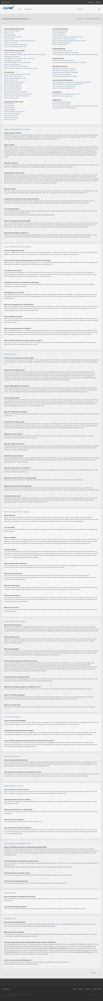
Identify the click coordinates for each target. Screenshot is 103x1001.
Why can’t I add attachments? (13, 88)
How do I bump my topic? (11, 98)
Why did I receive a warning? (12, 90)
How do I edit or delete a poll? (13, 84)
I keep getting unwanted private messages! (66, 52)
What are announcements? (12, 113)
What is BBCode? (9, 104)
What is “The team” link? (60, 44)
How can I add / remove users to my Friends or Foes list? (70, 62)
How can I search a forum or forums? (64, 68)
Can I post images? (9, 109)
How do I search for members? (62, 74)
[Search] (99, 9)
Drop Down (28, 9)
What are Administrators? (60, 31)
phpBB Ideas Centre (86, 934)
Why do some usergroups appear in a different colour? (69, 41)
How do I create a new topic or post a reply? (17, 74)
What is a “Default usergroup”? (62, 43)
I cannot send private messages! (62, 50)
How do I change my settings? (13, 52)
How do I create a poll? (11, 80)
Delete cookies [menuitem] (97, 989)
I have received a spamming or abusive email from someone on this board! (75, 54)
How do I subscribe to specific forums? (64, 86)
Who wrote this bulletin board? (62, 102)
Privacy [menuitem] (80, 989)
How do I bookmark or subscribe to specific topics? (68, 84)
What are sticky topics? (11, 115)
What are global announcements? (14, 111)
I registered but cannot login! (12, 37)
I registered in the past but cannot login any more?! (19, 41)
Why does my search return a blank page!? (66, 72)
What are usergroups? (59, 35)
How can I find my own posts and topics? (65, 76)
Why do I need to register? (12, 31)
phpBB (6, 298)
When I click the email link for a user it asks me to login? (21, 68)
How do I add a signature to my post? (15, 78)
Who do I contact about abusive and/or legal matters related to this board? (75, 106)
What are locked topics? (11, 117)
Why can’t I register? (10, 35)
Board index (5, 989)
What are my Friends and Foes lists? (63, 60)
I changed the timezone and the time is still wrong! (19, 58)
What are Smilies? (9, 108)
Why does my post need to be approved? (16, 96)
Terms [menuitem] (74, 989)
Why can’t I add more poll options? (14, 82)
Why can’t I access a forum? (12, 86)
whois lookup (36, 946)
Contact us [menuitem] (87, 989)
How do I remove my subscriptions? (63, 88)
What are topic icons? (10, 119)
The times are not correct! (12, 56)
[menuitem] (98, 2)
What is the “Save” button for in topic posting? (18, 94)
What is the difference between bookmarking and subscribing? (72, 82)
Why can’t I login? (9, 39)
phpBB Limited (55, 924)
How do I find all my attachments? (63, 96)
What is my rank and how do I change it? (16, 66)
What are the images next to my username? (17, 62)
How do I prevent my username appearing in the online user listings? (25, 54)
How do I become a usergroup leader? (64, 39)
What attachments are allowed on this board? (66, 94)
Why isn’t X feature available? (62, 104)
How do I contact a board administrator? (65, 108)
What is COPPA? (9, 33)
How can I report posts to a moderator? (16, 92)
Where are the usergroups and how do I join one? (68, 37)
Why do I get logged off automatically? (15, 44)
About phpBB (41, 926)
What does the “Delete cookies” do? (15, 46)
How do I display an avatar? (12, 64)
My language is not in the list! (13, 60)
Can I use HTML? (9, 106)
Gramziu (14, 996)
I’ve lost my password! (10, 43)
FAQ (19, 9)
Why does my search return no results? (64, 70)
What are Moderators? (59, 33)
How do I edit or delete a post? (13, 76)
